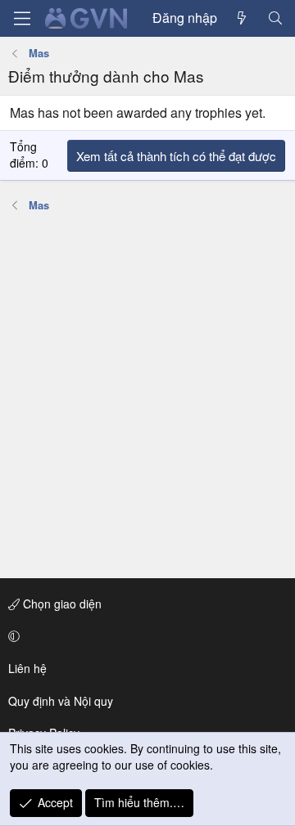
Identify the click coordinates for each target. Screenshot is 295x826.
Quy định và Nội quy (60, 701)
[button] (144, 636)
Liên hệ (27, 668)
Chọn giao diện (61, 603)
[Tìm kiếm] (275, 18)
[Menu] (22, 18)
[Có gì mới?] (242, 18)
